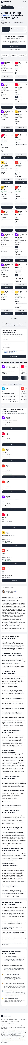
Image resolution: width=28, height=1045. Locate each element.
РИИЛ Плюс (4, 517)
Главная (2, 1009)
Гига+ (3, 484)
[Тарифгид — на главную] (6, 2)
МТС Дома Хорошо (6, 436)
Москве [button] (6, 15)
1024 (20, 96)
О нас (2, 1019)
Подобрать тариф (14, 46)
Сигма (3, 468)
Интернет (7, 1009)
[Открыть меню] (26, 2)
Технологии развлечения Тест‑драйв (10, 499)
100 (16, 246)
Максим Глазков (10, 591)
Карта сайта (16, 1021)
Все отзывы (3, 404)
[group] (14, 55)
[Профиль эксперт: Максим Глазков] (3, 591)
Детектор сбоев (9, 1021)
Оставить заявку (10, 377)
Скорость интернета (22, 1019)
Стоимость (13, 55)
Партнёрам (11, 1019)
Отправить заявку (14, 356)
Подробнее (7, 76)
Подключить (7, 80)
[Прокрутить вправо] (25, 29)
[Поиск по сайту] (23, 2)
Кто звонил (3, 1021)
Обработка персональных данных (8, 1025)
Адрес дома (4, 55)
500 (16, 96)
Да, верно (7, 7)
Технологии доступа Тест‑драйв (9, 420)
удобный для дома (6, 452)
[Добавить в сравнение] (12, 62)
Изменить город (20, 7)
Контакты (6, 1019)
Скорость (21, 55)
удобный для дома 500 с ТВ (8, 535)
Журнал (15, 1019)
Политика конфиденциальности (7, 1023)
